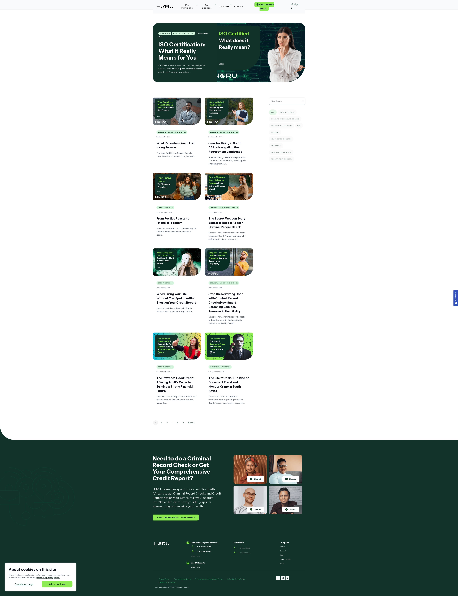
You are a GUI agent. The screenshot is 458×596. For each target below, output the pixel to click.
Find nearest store (266, 6)
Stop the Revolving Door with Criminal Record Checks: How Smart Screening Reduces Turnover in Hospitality (225, 302)
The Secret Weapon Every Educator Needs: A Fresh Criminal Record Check (226, 223)
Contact (283, 551)
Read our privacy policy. (48, 577)
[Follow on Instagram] (283, 578)
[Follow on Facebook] (278, 578)
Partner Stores (285, 559)
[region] (40, 577)
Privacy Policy (164, 579)
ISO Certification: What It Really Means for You (182, 51)
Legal (282, 563)
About (282, 547)
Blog (281, 555)
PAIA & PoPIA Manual (167, 582)
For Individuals (204, 546)
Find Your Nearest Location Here (175, 517)
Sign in (294, 6)
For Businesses (204, 551)
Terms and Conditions (182, 579)
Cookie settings (24, 584)
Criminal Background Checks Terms (208, 579)
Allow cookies (57, 584)
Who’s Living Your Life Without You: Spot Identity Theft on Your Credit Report (176, 298)
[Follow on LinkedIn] (287, 578)
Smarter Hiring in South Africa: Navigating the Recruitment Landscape (225, 147)
